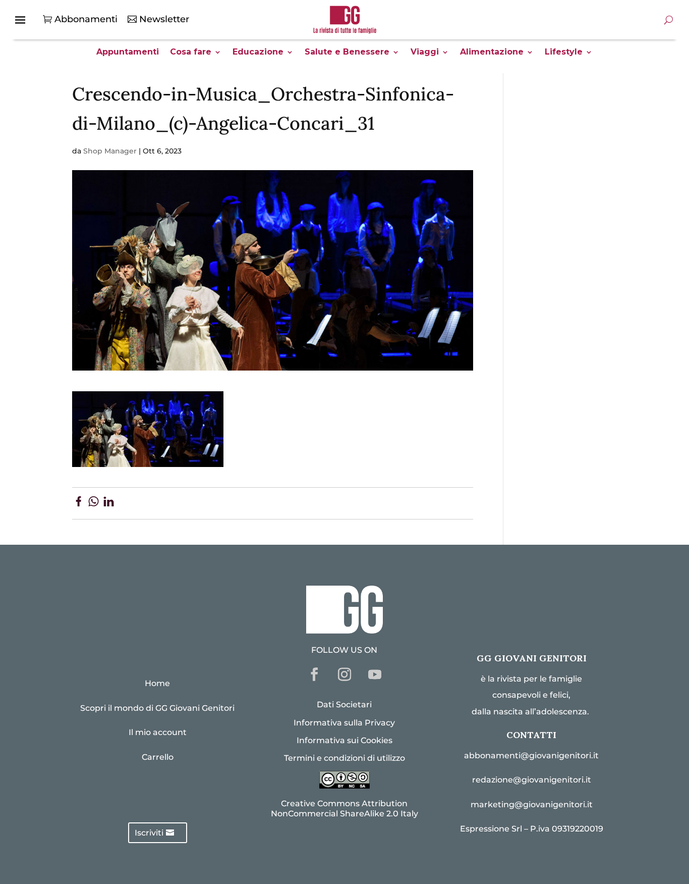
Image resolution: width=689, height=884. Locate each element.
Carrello (158, 757)
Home (157, 683)
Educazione (258, 52)
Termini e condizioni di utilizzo (344, 758)
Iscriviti (149, 833)
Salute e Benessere (347, 52)
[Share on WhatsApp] (93, 503)
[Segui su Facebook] (314, 674)
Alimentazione (492, 52)
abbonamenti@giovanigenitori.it (531, 755)
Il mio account (158, 732)
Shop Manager (110, 150)
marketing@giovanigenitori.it (532, 804)
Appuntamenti (127, 52)
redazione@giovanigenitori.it (531, 780)
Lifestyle (564, 52)
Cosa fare (190, 52)
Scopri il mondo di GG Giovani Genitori (157, 708)
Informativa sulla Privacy (344, 722)
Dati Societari (344, 704)
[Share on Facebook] (78, 503)
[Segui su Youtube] (375, 674)
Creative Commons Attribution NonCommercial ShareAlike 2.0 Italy (344, 808)
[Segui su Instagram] (344, 674)
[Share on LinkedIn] (108, 503)
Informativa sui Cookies (344, 740)
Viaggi (425, 52)
